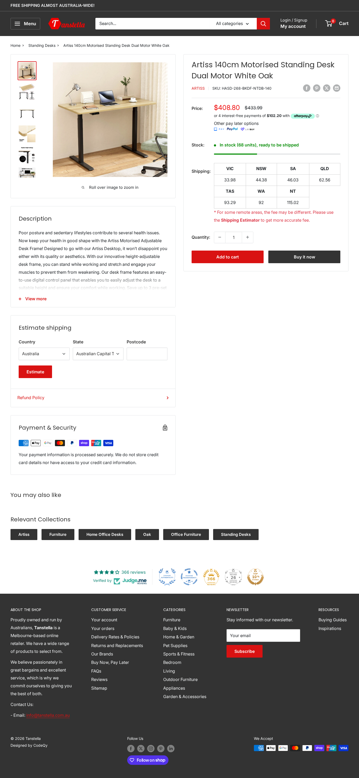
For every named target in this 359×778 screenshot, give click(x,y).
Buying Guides (333, 619)
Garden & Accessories (184, 696)
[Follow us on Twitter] (141, 748)
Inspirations (330, 628)
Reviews (99, 679)
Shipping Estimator (240, 220)
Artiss (198, 88)
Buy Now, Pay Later (110, 662)
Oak (147, 534)
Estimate (35, 371)
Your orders (102, 628)
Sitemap (99, 688)
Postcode (136, 341)
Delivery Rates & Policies (115, 636)
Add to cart (227, 256)
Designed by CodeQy (29, 745)
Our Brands (102, 654)
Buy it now (304, 256)
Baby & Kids (175, 628)
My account (293, 26)
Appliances (174, 688)
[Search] (263, 23)
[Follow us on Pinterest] (161, 748)
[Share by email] (336, 88)
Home (15, 45)
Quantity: (201, 237)
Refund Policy (30, 397)
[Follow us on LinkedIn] (171, 748)
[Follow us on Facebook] (131, 748)
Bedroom (172, 662)
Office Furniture (186, 534)
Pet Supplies (175, 645)
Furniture (57, 534)
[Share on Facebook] (306, 88)
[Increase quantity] (247, 237)
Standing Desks (41, 45)
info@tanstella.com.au (48, 715)
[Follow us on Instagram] (151, 748)
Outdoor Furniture (180, 679)
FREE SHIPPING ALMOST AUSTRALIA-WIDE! (53, 5)
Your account (104, 619)
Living (169, 671)
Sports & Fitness (178, 654)
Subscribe (244, 651)
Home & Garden (178, 636)
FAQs (96, 671)
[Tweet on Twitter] (326, 88)
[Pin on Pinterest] (316, 88)
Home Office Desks (104, 534)
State (78, 341)
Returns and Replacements (117, 645)
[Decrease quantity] (219, 237)
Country (27, 341)
